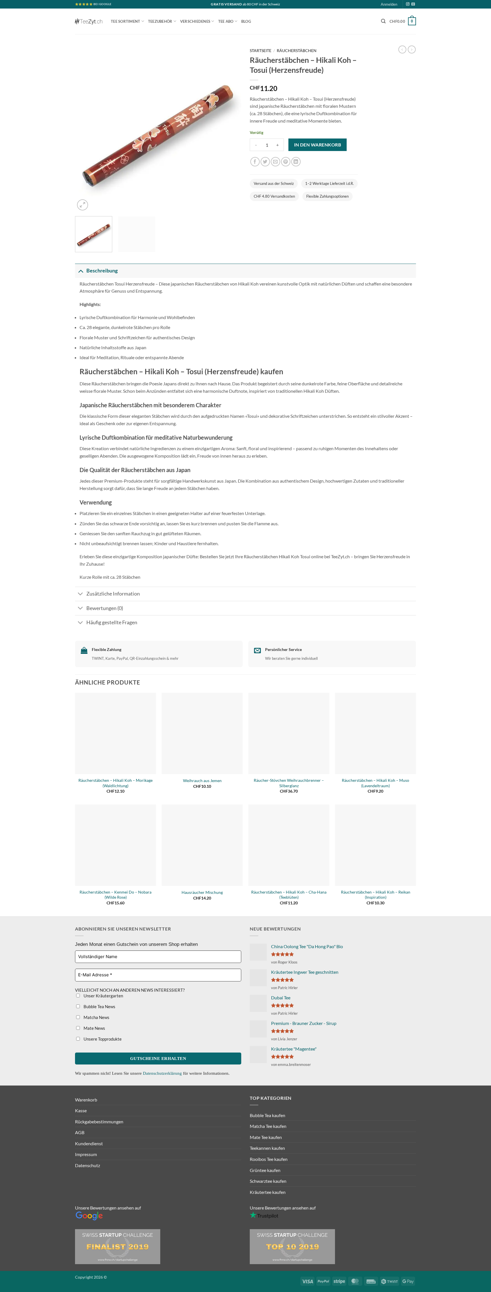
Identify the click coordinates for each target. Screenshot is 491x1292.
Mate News (94, 1028)
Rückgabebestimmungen (99, 1121)
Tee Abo (226, 21)
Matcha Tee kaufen (268, 1126)
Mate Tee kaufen (266, 1137)
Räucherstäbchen (297, 50)
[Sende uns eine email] (413, 4)
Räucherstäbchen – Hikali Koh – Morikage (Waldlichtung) (115, 783)
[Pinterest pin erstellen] (285, 161)
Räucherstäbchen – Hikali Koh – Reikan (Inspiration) (375, 895)
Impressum (86, 1154)
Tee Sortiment (125, 21)
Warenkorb (86, 1099)
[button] (383, 21)
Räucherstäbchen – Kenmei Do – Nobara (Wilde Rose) (115, 895)
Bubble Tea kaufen (267, 1115)
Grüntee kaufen (265, 1170)
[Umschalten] (80, 270)
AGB (79, 1132)
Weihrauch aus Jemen (202, 780)
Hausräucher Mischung (202, 892)
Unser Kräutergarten (103, 995)
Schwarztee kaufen (268, 1181)
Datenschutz (87, 1165)
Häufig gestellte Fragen (111, 622)
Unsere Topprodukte (102, 1038)
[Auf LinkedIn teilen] (296, 161)
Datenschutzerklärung (163, 1073)
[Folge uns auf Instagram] (407, 4)
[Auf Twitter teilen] (265, 161)
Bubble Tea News (99, 1006)
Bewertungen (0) (104, 608)
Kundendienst (89, 1143)
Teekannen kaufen (267, 1148)
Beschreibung (102, 271)
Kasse (81, 1110)
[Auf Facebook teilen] (255, 161)
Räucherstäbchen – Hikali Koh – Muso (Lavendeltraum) (375, 783)
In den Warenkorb (317, 144)
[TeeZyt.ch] (88, 21)
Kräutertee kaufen (268, 1192)
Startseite (260, 50)
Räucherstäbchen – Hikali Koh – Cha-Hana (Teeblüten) (288, 895)
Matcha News (96, 1017)
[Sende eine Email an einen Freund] (275, 161)
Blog (246, 21)
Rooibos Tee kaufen (269, 1159)
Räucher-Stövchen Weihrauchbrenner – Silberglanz (289, 783)
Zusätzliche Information (113, 594)
